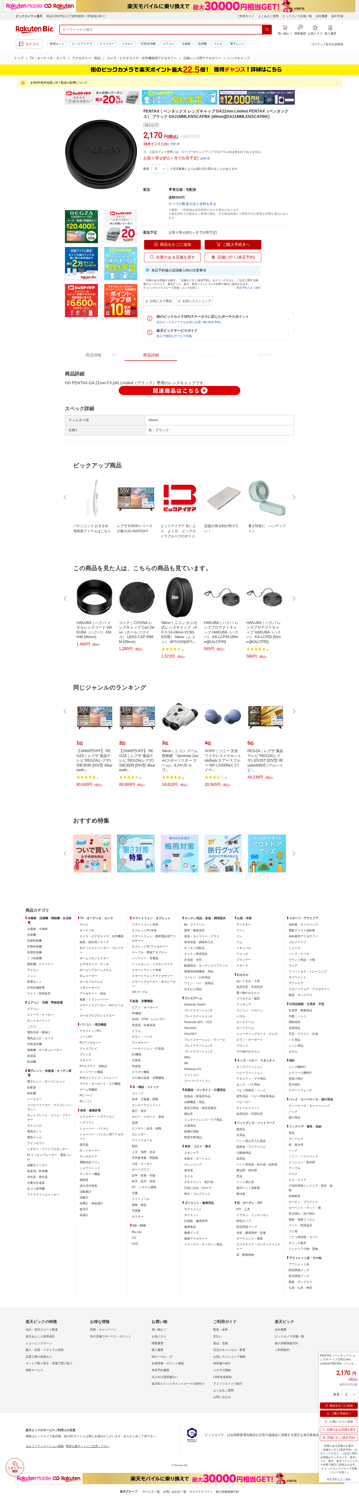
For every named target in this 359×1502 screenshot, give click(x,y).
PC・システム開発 (144, 1187)
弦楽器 (136, 1060)
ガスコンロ (34, 1125)
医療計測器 (191, 1131)
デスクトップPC (90, 1031)
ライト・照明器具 (39, 993)
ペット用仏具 (245, 1182)
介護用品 (190, 1125)
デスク (293, 1174)
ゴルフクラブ (297, 942)
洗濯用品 (294, 1028)
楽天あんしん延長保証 (40, 1336)
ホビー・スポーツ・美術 (148, 1116)
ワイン (240, 930)
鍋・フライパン (194, 924)
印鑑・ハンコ (297, 1016)
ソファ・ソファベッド (303, 1156)
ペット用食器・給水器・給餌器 (256, 1164)
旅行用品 (294, 1117)
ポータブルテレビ (91, 981)
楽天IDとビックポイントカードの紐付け (178, 1383)
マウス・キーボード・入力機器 (100, 1083)
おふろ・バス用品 (248, 1084)
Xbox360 (190, 1034)
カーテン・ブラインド (303, 1202)
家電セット (57, 43)
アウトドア (296, 983)
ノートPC (86, 1037)
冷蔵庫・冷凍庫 (37, 929)
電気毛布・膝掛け (39, 1032)
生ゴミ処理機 (36, 1188)
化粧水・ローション (197, 1158)
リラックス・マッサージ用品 (203, 1244)
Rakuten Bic (34, 30)
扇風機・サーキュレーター (44, 1050)
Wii (186, 1063)
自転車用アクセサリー (303, 936)
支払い (217, 1336)
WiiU (187, 1057)
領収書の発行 (222, 1363)
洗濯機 (202, 43)
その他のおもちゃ (248, 1051)
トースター (34, 1099)
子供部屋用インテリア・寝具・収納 (311, 1188)
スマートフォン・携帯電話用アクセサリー (154, 938)
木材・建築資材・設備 (251, 1232)
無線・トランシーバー (94, 999)
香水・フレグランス (197, 1194)
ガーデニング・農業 (249, 1238)
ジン (239, 936)
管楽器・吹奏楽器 (143, 1025)
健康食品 (190, 1227)
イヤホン (127, 43)
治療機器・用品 (194, 1102)
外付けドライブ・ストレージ (99, 1078)
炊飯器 (31, 1087)
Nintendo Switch (195, 1004)
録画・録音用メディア (94, 942)
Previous (59, 97)
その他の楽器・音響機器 (148, 1078)
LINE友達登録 (222, 1377)
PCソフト (86, 1101)
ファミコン (191, 1075)
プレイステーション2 (198, 1051)
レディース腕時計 (300, 1072)
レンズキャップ (239, 58)
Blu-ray (136, 1232)
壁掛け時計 (296, 1078)
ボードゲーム (245, 1028)
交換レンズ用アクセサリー (202, 58)
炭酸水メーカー (37, 1165)
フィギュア (243, 1004)
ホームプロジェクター (94, 958)
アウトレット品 (299, 1264)
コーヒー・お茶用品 (197, 977)
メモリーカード (90, 987)
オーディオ (87, 930)
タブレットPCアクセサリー (150, 946)
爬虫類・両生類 (246, 1170)
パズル (240, 1016)
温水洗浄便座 (88, 1185)
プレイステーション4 (198, 1016)
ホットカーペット (39, 1020)
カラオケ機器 (140, 1072)
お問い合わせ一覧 (174, 1491)
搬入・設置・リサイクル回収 (45, 1350)
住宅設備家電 (36, 987)
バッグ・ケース (299, 954)
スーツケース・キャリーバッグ (309, 1105)
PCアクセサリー (90, 1042)
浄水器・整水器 (37, 1177)
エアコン (168, 43)
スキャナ (85, 1060)
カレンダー (139, 1134)
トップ (18, 58)
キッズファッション (249, 1067)
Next (299, 97)
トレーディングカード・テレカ (256, 1034)
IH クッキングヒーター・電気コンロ (49, 1157)
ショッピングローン (39, 1343)
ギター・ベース (142, 1037)
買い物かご (159, 1329)
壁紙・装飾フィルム (302, 1219)
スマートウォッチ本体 (146, 970)
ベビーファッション (249, 1072)
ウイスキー (243, 924)
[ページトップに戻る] (352, 900)
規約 (258, 287)
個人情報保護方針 (286, 1343)
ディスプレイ (88, 1048)
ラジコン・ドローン (249, 1010)
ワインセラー (36, 1143)
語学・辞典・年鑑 (143, 1175)
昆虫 (239, 1176)
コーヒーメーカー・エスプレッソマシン (49, 1107)
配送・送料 (220, 1329)
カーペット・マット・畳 (305, 1207)
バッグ (293, 1111)
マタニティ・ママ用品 (251, 1078)
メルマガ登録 (222, 1370)
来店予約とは (244, 287)
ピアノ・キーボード (145, 1007)
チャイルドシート (248, 1108)
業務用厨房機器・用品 (198, 971)
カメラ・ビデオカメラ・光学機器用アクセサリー (142, 58)
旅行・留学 (139, 1111)
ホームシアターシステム (96, 970)
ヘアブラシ (87, 1122)
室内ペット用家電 (248, 1188)
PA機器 (136, 1013)
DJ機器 (136, 1054)
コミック (138, 1093)
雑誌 (135, 1146)
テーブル (294, 1168)
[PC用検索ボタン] (267, 29)
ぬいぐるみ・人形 (248, 981)
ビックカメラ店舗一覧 (297, 16)
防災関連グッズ (246, 1227)
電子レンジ (237, 43)
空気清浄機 (148, 43)
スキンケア (191, 1152)
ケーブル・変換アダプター (149, 952)
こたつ (31, 1026)
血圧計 (84, 1209)
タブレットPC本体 (144, 930)
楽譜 (135, 1122)
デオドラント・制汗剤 (198, 1182)
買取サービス (34, 1370)
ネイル (188, 1176)
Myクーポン (159, 1356)
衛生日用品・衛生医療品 (200, 1108)
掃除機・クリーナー (40, 964)
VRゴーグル (140, 992)
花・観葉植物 (245, 1254)
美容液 (188, 1170)
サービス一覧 (151, 1491)
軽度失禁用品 (193, 1137)
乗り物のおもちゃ (248, 992)
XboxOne (190, 1028)
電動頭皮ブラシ (90, 1162)
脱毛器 (84, 1144)
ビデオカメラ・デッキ (94, 964)
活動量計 (85, 1191)
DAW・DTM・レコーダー (149, 1019)
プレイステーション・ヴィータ (204, 1039)
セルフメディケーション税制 (45, 1446)
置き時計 (294, 1084)
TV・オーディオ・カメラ (48, 58)
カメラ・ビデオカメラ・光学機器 (102, 936)
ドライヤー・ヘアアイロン (97, 1116)
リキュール (243, 948)
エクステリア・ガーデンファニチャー (258, 1247)
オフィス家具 (297, 1243)
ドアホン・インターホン (252, 1215)
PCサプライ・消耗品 (93, 1066)
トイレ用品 (296, 1045)
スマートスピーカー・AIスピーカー (101, 1007)
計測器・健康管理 (196, 1221)
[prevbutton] (65, 497)
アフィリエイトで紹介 (228, 1383)
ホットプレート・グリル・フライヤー (49, 1117)
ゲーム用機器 (88, 1089)
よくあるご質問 (268, 16)
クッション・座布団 (302, 1162)
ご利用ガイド (245, 16)
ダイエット (191, 1215)
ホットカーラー (90, 1150)
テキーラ (242, 965)
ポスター (138, 1216)
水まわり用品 (193, 989)
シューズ (294, 948)
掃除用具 (294, 1022)
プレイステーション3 (198, 1045)
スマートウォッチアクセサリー (152, 976)
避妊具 (188, 1114)
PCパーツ (86, 1095)
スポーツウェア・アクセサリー (309, 989)
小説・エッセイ (142, 1163)
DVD (135, 1243)
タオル (293, 1051)
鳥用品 (240, 1158)
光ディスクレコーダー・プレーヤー (102, 950)
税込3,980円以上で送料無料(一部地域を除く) (76, 16)
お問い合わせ (222, 1397)
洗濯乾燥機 (34, 940)
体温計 (84, 1215)
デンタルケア (88, 1156)
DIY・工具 (243, 1209)
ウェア (293, 965)
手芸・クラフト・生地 (303, 1034)
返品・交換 (220, 1343)
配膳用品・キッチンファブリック (206, 965)
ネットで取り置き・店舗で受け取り (49, 1363)
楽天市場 (337, 16)
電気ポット (34, 1131)
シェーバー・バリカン (94, 1128)
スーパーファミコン (197, 1081)
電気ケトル (34, 1137)
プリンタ (85, 1054)
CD (134, 1238)
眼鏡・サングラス (300, 995)
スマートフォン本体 (145, 924)
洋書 (135, 1193)
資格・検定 (139, 1205)
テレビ (218, 43)
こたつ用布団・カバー (303, 1237)
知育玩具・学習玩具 (249, 987)
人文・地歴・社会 (143, 1152)
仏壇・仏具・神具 (300, 1287)
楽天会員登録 (334, 44)
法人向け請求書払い (165, 1377)
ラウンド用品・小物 (302, 959)
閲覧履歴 (157, 1343)
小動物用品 (243, 1152)
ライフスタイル (142, 1140)
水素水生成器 (36, 1183)
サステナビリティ (201, 1491)
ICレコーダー (88, 976)
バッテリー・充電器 (145, 958)
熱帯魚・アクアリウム (251, 1147)
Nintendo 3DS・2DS (198, 1022)
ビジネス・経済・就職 (146, 1128)
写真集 (136, 1210)
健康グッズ (191, 1232)
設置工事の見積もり (39, 1356)
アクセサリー (140, 1042)
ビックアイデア (82, 43)
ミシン (31, 976)
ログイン (317, 44)
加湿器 (31, 1056)
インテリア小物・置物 (303, 1249)
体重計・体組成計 (91, 1203)
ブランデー (243, 959)
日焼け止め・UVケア (198, 1188)
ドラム (136, 1031)
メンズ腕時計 (297, 1067)
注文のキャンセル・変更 (229, 1350)
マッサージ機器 (90, 1174)
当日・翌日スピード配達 (42, 1329)
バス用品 (294, 1039)
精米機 (31, 1093)
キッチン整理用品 (196, 954)
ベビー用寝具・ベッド (251, 1090)
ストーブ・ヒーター (40, 1014)
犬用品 (240, 1135)
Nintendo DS (192, 1069)
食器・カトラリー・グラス (201, 936)
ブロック (242, 1045)
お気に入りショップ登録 (229, 1356)
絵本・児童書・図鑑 (145, 1099)
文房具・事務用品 (300, 1010)
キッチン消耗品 (194, 948)
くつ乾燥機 (34, 958)
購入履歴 (157, 1350)
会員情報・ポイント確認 (168, 1363)
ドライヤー (107, 43)
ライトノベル (140, 1199)
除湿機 (31, 1061)
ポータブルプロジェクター (97, 1015)
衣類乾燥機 (34, 946)
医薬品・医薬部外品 (197, 1096)
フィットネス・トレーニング (308, 971)
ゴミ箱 (293, 1231)
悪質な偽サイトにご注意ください (88, 1446)
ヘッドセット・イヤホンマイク (152, 964)
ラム (239, 942)
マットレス (296, 1139)
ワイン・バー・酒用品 (198, 983)
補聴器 (84, 1180)
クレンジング (193, 1164)
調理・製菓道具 (194, 930)
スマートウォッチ (300, 1090)
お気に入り (159, 1336)
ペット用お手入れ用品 (251, 1141)
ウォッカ (242, 954)
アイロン (33, 970)
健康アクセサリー (196, 1238)
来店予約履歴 (160, 1370)
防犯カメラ (243, 1221)
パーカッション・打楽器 (148, 1048)
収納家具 (294, 1196)
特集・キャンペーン (103, 1329)
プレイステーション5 (198, 1010)
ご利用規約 (282, 1350)
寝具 (292, 1133)
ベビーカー (243, 1102)
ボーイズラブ (140, 1169)
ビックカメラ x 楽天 (29, 16)
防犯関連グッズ (299, 1270)
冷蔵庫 (186, 43)
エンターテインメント (146, 1105)
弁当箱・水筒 (193, 959)
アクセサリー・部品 (86, 58)
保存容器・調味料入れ (198, 942)
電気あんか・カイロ (40, 1038)
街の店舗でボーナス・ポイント (110, 1336)
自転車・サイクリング (303, 924)
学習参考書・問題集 (145, 1158)
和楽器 (136, 1066)
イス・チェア (297, 1180)
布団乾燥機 (34, 952)
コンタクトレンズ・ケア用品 (203, 1119)
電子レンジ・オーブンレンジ (46, 1081)
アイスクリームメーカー (43, 1194)
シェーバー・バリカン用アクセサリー (102, 1137)
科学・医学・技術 (143, 1181)
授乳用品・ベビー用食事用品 (255, 1096)
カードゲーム (245, 1022)
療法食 (240, 1194)
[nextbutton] (293, 497)
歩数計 (84, 1197)
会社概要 (321, 16)
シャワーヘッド (90, 1168)
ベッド (293, 1150)
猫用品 (240, 1129)
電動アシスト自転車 (302, 930)
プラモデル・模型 (248, 998)
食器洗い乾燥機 (37, 1171)
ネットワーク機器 (91, 1072)
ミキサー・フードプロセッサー (47, 1149)
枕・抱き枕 (296, 1144)
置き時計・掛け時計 (302, 1213)
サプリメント (193, 1209)
